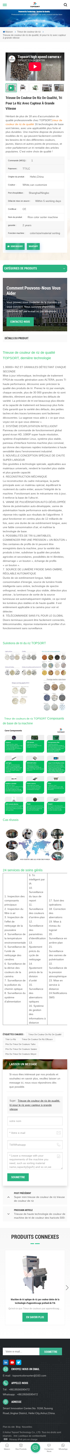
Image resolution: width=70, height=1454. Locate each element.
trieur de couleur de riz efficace (37, 1039)
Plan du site (9, 1427)
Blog (18, 1427)
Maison (9, 31)
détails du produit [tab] (16, 338)
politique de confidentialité (32, 1436)
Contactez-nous (20, 321)
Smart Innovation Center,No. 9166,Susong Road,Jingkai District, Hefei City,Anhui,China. (29, 1411)
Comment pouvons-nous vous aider (34, 290)
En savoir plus (35, 1317)
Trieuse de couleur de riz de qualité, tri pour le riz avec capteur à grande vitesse (35, 1105)
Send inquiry (17, 246)
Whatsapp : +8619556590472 (20, 1394)
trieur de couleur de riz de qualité (44, 1034)
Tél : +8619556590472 (16, 1389)
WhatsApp (33, 246)
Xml (15, 1436)
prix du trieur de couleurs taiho (20, 1044)
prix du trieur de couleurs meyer (20, 1054)
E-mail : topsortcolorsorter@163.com (24, 1375)
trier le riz (10, 1039)
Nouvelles (27, 1427)
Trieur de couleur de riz (29, 31)
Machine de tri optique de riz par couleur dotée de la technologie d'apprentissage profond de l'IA (35, 1301)
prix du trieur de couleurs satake (21, 1049)
